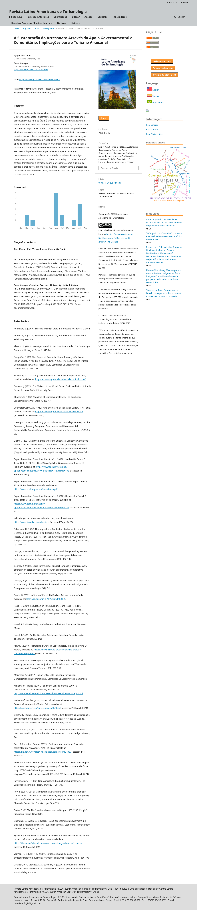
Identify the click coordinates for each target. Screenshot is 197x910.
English (155, 89)
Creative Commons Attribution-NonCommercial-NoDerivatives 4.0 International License (116, 238)
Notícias (61, 23)
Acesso (88, 16)
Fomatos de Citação (110, 168)
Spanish (156, 96)
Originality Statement (164, 74)
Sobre (74, 23)
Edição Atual (16, 16)
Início (16, 28)
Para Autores (152, 129)
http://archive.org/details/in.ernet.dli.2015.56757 (59, 411)
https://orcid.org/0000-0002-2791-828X (31, 69)
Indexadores (120, 16)
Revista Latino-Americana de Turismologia (48, 11)
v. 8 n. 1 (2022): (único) (44, 28)
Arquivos (27, 28)
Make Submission (162, 61)
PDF (105, 118)
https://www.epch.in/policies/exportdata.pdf (35, 489)
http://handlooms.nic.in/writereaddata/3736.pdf (37, 707)
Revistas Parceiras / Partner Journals (31, 23)
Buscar (76, 16)
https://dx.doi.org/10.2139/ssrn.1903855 (45, 598)
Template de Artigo (163, 68)
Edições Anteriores (38, 16)
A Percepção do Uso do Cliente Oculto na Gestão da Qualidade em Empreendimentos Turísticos (164, 222)
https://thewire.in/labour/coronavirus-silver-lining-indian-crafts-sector (48, 843)
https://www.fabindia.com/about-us (31, 522)
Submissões (60, 16)
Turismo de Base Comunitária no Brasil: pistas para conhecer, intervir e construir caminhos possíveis (164, 293)
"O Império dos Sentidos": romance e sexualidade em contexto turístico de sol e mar (164, 236)
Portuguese (158, 102)
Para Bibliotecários (154, 134)
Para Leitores (152, 124)
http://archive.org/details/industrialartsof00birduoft (60, 379)
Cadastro (102, 16)
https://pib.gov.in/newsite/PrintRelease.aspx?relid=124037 (42, 751)
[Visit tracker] (147, 111)
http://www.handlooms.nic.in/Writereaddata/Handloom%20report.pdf (48, 693)
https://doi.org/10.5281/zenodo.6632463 (39, 79)
